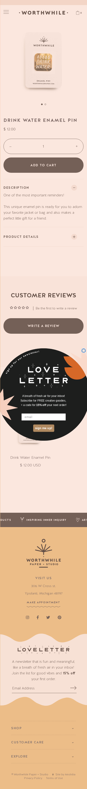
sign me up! (43, 428)
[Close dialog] (84, 351)
